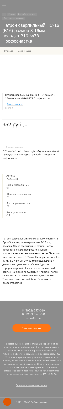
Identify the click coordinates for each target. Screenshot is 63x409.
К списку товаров (14, 146)
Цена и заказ (24, 51)
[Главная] (4, 14)
